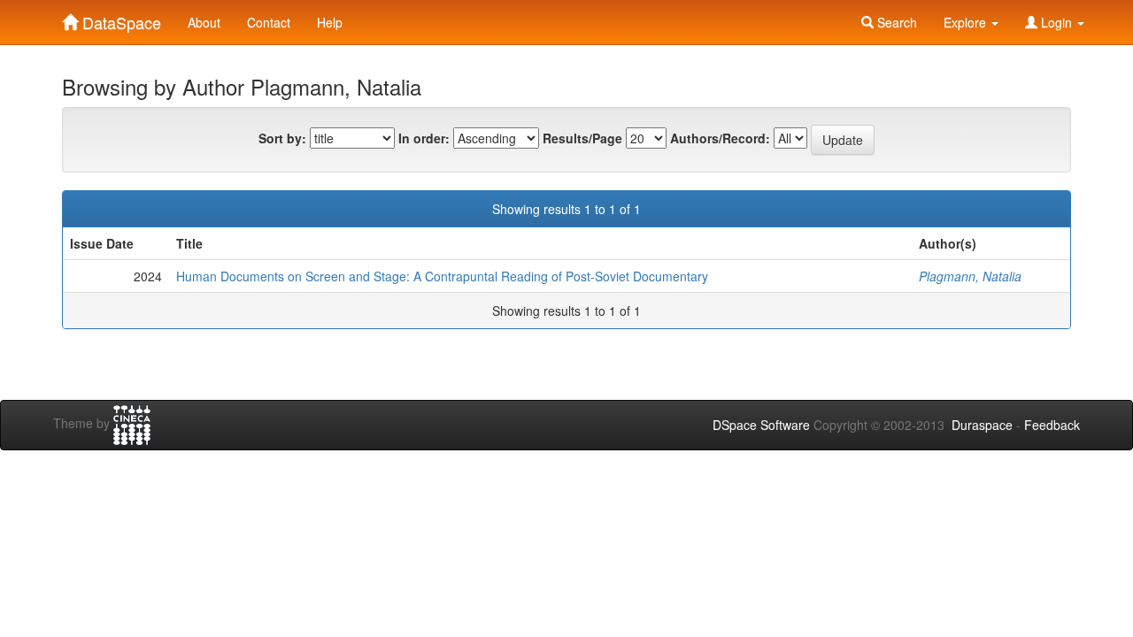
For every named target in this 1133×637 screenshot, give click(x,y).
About (204, 22)
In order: (424, 138)
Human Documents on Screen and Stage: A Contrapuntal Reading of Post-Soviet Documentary (442, 276)
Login (1056, 22)
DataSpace (119, 19)
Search (895, 22)
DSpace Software (761, 425)
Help (330, 22)
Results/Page (582, 138)
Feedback (1052, 425)
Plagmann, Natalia (970, 276)
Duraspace (982, 425)
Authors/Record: (720, 138)
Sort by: (282, 138)
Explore (967, 22)
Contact (268, 22)
